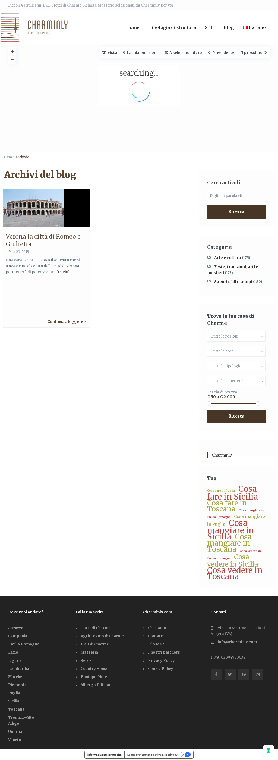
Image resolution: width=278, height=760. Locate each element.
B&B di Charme (95, 644)
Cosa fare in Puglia (221, 490)
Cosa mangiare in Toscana (229, 543)
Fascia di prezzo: (222, 392)
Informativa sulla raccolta (104, 754)
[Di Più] (63, 272)
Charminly (222, 455)
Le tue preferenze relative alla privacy (152, 754)
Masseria (89, 652)
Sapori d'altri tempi (233, 281)
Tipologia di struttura (172, 27)
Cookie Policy (160, 668)
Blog (229, 27)
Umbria (15, 731)
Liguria (15, 660)
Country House (94, 668)
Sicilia (13, 701)
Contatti (155, 636)
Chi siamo (157, 628)
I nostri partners (164, 652)
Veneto (14, 739)
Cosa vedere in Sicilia (232, 560)
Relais (86, 660)
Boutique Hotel (94, 677)
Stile (210, 27)
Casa (8, 157)
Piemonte (17, 685)
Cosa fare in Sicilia (232, 493)
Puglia (14, 693)
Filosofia (156, 644)
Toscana (16, 709)
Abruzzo (15, 628)
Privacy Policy (161, 660)
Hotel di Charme (95, 628)
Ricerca (236, 211)
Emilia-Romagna (23, 644)
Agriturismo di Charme (102, 636)
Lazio (13, 652)
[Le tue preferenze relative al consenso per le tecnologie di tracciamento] (268, 750)
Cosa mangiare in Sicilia (230, 530)
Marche (15, 677)
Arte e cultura (227, 257)
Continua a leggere (65, 321)
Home (132, 27)
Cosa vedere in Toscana (235, 573)
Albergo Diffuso (95, 685)
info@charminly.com (237, 642)
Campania (17, 636)
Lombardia (18, 668)
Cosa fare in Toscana (227, 505)
